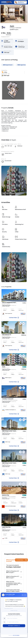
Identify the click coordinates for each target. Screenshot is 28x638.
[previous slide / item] (1, 14)
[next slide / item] (26, 14)
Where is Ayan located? (10, 560)
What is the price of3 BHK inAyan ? (12, 577)
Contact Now (19, 560)
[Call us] (23, 595)
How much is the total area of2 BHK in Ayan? (13, 590)
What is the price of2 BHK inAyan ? (12, 571)
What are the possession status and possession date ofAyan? (13, 584)
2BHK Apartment (7, 65)
